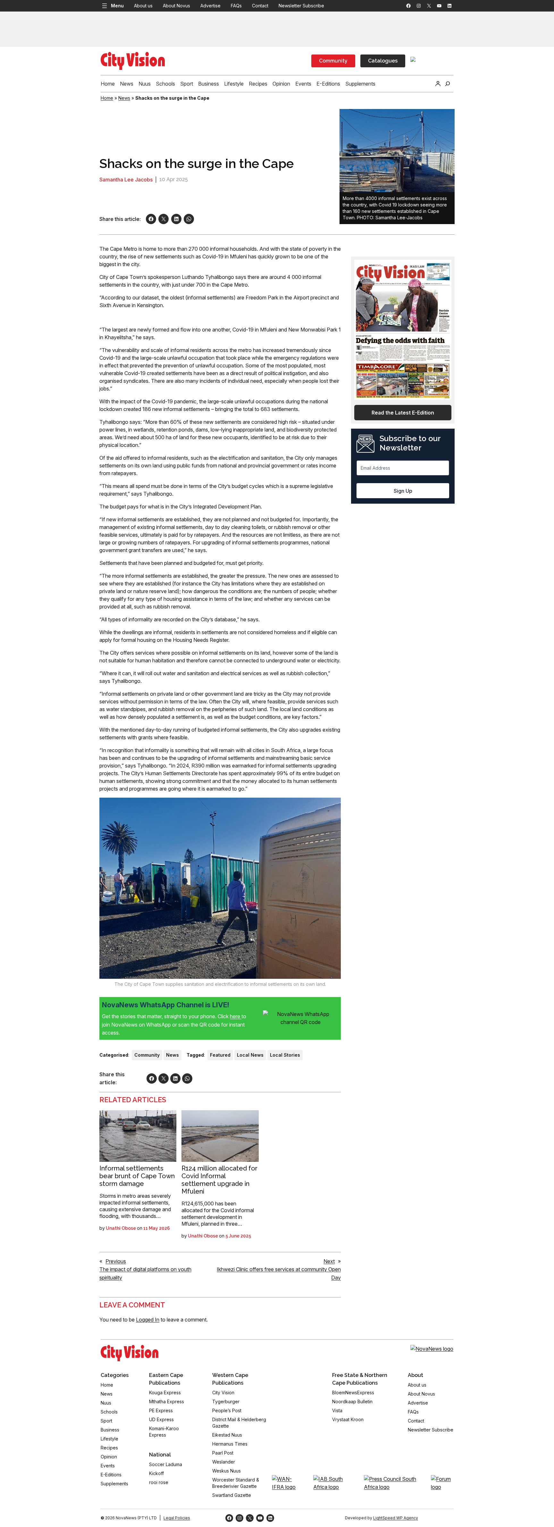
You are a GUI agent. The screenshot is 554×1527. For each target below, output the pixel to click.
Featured (220, 1055)
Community (333, 61)
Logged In (147, 1319)
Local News (250, 1055)
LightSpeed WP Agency (395, 1517)
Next (329, 1261)
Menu (117, 5)
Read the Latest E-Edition (403, 412)
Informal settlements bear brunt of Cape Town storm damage (137, 1175)
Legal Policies (177, 1517)
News (124, 98)
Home (107, 98)
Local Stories (285, 1055)
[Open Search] (447, 83)
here (235, 1016)
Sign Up (403, 491)
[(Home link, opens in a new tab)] (129, 1353)
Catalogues (383, 61)
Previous (115, 1261)
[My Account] (438, 84)
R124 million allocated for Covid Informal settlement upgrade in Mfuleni (219, 1179)
